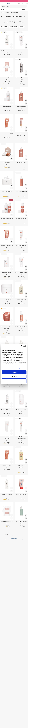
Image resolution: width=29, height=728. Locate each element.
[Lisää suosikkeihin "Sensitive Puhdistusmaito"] (11, 488)
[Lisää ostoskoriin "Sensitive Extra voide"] (26, 47)
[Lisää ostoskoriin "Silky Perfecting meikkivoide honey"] (26, 130)
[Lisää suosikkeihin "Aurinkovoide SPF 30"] (26, 488)
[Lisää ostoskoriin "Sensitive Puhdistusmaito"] (11, 491)
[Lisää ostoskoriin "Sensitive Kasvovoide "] (11, 103)
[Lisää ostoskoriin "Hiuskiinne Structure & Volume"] (26, 74)
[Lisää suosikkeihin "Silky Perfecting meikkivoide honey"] (26, 127)
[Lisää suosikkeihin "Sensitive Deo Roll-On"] (26, 403)
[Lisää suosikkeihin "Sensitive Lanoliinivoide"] (11, 71)
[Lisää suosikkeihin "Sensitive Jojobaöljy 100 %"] (26, 320)
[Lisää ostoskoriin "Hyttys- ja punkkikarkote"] (26, 518)
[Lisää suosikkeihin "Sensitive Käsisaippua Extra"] (26, 156)
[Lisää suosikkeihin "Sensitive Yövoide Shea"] (26, 212)
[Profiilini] (24, 3)
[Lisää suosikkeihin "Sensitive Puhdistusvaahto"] (26, 185)
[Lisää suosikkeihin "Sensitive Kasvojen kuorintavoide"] (11, 430)
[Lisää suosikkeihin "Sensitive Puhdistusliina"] (11, 185)
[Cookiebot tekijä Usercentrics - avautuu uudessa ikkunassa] (20, 346)
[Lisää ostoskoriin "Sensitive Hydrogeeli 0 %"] (11, 47)
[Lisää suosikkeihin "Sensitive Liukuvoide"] (11, 459)
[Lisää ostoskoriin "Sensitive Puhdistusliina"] (11, 188)
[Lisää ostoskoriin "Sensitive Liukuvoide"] (11, 462)
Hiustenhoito (13, 26)
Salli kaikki (14, 372)
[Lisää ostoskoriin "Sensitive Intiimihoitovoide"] (26, 269)
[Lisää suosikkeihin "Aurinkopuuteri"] (11, 156)
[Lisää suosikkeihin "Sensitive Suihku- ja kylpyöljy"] (26, 459)
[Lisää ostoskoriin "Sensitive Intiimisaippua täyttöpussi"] (11, 323)
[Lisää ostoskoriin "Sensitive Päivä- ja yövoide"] (11, 215)
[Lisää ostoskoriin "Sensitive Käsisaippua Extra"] (26, 159)
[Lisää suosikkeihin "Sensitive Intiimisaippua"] (26, 100)
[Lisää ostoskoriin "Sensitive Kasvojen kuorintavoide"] (11, 433)
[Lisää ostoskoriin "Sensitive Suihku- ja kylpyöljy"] (26, 462)
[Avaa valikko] (2, 3)
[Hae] (26, 6)
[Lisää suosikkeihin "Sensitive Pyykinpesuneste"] (11, 515)
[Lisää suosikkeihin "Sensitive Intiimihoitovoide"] (26, 266)
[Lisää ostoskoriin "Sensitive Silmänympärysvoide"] (26, 433)
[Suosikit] (21, 4)
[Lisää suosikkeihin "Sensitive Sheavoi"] (11, 293)
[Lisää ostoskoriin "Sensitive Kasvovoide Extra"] (11, 242)
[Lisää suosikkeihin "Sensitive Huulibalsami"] (11, 266)
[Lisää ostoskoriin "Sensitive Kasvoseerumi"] (26, 242)
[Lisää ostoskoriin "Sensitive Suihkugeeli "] (26, 296)
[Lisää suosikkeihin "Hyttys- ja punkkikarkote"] (26, 515)
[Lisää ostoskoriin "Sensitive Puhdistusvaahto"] (26, 188)
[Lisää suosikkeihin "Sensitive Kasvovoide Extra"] (11, 239)
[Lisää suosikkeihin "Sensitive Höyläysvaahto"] (11, 403)
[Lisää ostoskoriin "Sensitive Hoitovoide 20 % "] (11, 130)
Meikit (21, 26)
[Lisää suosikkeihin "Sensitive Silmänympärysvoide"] (26, 430)
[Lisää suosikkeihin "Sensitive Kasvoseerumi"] (26, 239)
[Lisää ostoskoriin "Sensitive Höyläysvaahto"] (11, 406)
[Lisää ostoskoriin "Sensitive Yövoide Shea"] (26, 215)
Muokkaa (13, 376)
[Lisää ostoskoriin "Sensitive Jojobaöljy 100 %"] (26, 323)
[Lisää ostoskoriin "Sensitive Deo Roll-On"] (26, 406)
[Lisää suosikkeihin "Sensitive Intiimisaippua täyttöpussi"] (11, 320)
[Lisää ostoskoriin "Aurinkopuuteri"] (11, 159)
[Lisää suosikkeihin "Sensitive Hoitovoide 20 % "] (11, 127)
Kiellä (14, 381)
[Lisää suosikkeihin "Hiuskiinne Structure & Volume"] (26, 71)
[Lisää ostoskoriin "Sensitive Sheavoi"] (11, 296)
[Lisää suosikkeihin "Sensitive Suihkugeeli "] (26, 293)
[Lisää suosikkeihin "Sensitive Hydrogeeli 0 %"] (11, 44)
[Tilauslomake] (19, 4)
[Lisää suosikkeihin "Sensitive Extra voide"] (26, 44)
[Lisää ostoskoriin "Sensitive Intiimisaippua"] (26, 103)
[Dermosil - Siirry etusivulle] (8, 3)
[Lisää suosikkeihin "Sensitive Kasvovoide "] (11, 100)
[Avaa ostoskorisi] (26, 4)
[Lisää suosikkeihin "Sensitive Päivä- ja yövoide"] (11, 212)
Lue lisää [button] (22, 23)
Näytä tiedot (21, 368)
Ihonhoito (4, 26)
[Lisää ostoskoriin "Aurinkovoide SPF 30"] (26, 491)
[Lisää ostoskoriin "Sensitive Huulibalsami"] (11, 269)
